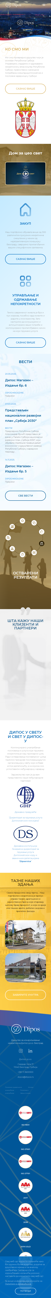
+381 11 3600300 (25, 1072)
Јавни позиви (25, 1093)
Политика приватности (13, 1087)
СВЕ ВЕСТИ (25, 495)
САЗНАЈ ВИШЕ (25, 88)
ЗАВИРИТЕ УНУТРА (25, 994)
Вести (8, 428)
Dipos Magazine (14, 393)
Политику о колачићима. (18, 1284)
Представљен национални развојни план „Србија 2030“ (23, 415)
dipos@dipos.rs (26, 1077)
